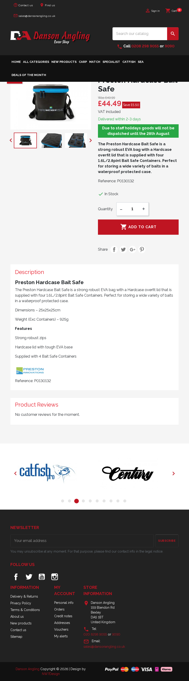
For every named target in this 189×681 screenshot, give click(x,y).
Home (16, 62)
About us (17, 616)
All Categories (36, 62)
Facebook (15, 576)
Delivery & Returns (24, 596)
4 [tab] (84, 501)
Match (94, 62)
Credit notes (63, 616)
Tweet (123, 249)
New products (21, 623)
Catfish (129, 62)
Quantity (105, 209)
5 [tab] (91, 501)
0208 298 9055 (145, 46)
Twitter (28, 576)
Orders (59, 609)
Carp (83, 62)
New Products (64, 62)
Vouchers (61, 629)
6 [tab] (98, 501)
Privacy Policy (20, 603)
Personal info (64, 603)
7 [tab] (105, 501)
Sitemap (16, 636)
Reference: (107, 181)
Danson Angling (28, 669)
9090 (169, 46)
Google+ (132, 249)
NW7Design (51, 674)
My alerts (61, 636)
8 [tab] (111, 501)
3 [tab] (77, 501)
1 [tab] (63, 501)
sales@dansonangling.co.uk (34, 15)
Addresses (62, 623)
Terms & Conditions (25, 610)
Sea (141, 62)
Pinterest (141, 249)
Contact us (23, 5)
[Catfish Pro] (54, 473)
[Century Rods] (134, 473)
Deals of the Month (29, 75)
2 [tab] (70, 501)
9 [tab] (118, 501)
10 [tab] (125, 501)
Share (114, 249)
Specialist (111, 62)
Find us (47, 5)
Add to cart (138, 226)
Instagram (54, 576)
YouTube (41, 576)
